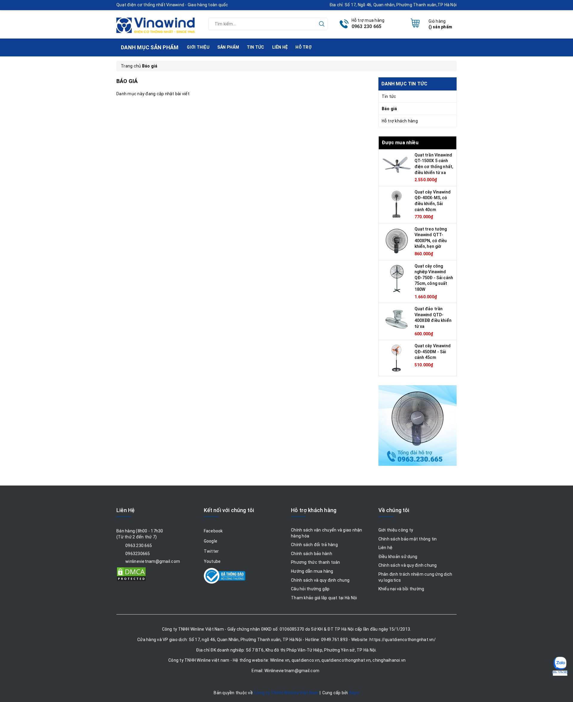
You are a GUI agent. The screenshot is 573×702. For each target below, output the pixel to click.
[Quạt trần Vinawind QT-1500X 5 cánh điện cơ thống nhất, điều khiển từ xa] (397, 166)
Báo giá (389, 108)
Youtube (212, 561)
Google (211, 541)
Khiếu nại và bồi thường (401, 588)
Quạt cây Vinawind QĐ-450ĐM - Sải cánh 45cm (433, 351)
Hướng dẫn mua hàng (312, 571)
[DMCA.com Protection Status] (131, 574)
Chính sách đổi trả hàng (314, 544)
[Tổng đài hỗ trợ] (417, 425)
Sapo (354, 692)
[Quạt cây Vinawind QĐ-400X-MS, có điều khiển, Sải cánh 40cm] (397, 203)
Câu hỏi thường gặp (310, 588)
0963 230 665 (367, 26)
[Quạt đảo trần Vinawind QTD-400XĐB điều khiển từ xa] (397, 320)
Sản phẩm (228, 47)
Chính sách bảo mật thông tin (407, 539)
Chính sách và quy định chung (320, 580)
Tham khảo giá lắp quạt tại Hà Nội (324, 597)
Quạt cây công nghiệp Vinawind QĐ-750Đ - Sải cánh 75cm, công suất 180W (434, 278)
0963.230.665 (138, 545)
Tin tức (255, 47)
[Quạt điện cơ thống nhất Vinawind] (155, 23)
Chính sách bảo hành (311, 553)
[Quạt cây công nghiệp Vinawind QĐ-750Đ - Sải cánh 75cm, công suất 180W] (397, 277)
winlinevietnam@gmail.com (152, 561)
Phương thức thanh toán (315, 562)
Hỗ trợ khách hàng (400, 121)
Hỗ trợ (303, 47)
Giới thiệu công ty (395, 530)
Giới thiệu (198, 47)
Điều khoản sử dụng (398, 556)
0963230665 (137, 553)
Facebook (213, 531)
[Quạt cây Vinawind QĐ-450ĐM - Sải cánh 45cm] (397, 357)
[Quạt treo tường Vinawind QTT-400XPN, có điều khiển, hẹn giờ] (397, 240)
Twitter (211, 551)
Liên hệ (280, 47)
